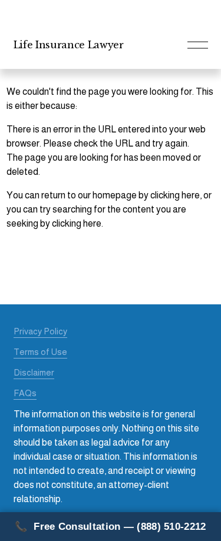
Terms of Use (40, 352)
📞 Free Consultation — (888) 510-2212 (110, 526)
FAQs (25, 393)
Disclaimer (34, 372)
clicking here (175, 195)
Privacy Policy (40, 331)
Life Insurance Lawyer (69, 45)
